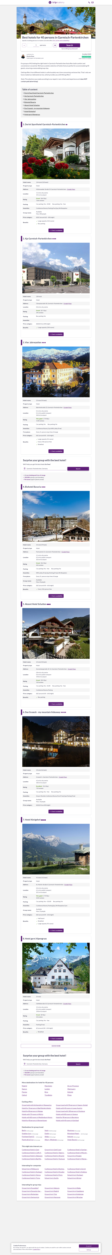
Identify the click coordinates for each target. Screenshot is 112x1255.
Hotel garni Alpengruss (32, 114)
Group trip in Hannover (52, 1197)
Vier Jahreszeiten (30, 99)
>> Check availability (56, 230)
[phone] (89, 2)
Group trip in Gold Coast (53, 1150)
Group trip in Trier (51, 1194)
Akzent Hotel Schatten (32, 105)
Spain (46, 1130)
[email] (92, 2)
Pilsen (69, 1095)
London (47, 1089)
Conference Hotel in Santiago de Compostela (77, 1150)
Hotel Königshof (30, 111)
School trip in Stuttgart (75, 1175)
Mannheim (48, 1086)
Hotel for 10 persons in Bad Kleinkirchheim (36, 1108)
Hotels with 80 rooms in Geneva (67, 1114)
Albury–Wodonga (51, 1140)
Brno (46, 1092)
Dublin (47, 1133)
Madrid (24, 1086)
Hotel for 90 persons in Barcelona (67, 1117)
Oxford (24, 1095)
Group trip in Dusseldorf (30, 1188)
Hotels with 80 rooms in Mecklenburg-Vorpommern (38, 1117)
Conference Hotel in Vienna (31, 1175)
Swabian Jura (26, 1133)
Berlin (24, 1130)
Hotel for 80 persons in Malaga (32, 1111)
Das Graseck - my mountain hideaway (37, 108)
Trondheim (48, 1095)
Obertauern (71, 1089)
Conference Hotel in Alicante (54, 1156)
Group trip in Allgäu (74, 1188)
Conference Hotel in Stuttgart (32, 1172)
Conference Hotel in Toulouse (55, 1159)
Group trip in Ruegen (74, 1156)
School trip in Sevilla (51, 1178)
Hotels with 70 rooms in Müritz (32, 1114)
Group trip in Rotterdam (30, 1194)
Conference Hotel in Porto (53, 1175)
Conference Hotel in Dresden (54, 1172)
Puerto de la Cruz (28, 1140)
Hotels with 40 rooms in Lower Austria (69, 1108)
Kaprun (24, 1089)
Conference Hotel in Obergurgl (77, 1159)
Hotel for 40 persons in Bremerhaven (34, 1120)
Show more (56, 1046)
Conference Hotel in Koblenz (77, 1172)
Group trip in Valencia (52, 1188)
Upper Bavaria (72, 1140)
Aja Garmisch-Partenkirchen (34, 96)
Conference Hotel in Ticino (31, 1178)
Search (69, 45)
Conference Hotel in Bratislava (55, 1169)
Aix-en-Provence (73, 1086)
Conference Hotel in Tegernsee (55, 1153)
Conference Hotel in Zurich (76, 1169)
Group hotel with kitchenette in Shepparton (37, 1105)
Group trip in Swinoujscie (30, 1197)
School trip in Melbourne (30, 1169)
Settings (89, 1250)
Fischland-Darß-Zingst (29, 1137)
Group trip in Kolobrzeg (75, 1194)
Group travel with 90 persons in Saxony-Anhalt (72, 1105)
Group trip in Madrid (52, 1191)
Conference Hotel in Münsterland (77, 1153)
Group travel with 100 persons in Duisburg (70, 1111)
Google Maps (71, 189)
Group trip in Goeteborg (75, 1191)
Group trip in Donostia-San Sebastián (32, 1191)
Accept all (88, 1246)
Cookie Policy (36, 1249)
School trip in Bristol (74, 1178)
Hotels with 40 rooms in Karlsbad (67, 1120)
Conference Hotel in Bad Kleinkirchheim (32, 1159)
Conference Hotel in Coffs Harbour (32, 1153)
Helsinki (70, 1092)
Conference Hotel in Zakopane (32, 1156)
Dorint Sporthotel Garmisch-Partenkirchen (39, 93)
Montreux (70, 1130)
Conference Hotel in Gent (30, 1150)
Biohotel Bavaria (30, 102)
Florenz (24, 1092)
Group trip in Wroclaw (75, 1197)
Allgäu (47, 1137)
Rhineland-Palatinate (73, 1133)
